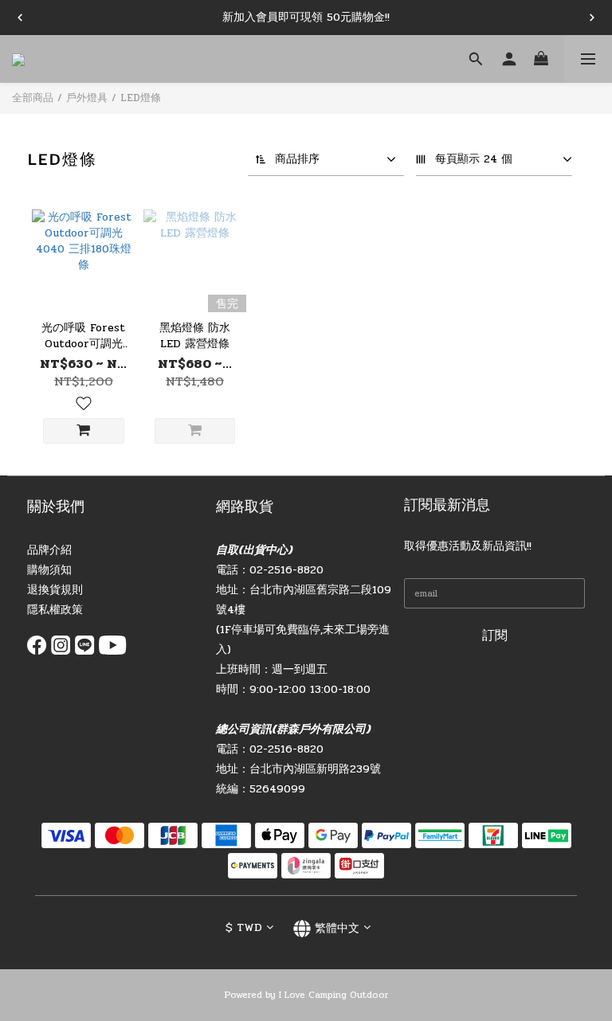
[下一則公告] (592, 17)
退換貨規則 (55, 589)
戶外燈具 (87, 98)
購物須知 (49, 569)
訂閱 (495, 635)
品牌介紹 (49, 550)
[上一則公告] (20, 17)
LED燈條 (140, 98)
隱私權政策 (55, 609)
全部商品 (32, 98)
